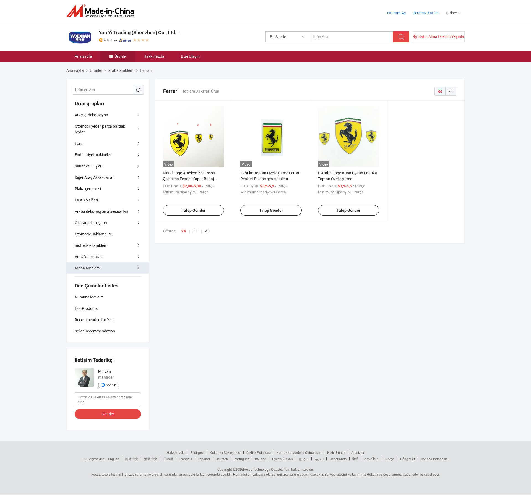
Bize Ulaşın (190, 56)
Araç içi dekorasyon (91, 114)
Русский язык (282, 459)
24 (183, 231)
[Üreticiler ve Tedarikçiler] (101, 10)
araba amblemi (87, 268)
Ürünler (120, 56)
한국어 (304, 459)
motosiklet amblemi (91, 245)
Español (204, 459)
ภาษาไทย (371, 459)
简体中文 (131, 459)
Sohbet (111, 385)
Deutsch (222, 459)
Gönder (107, 414)
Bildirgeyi (197, 452)
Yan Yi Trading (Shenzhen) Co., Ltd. (137, 32)
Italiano (260, 459)
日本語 (168, 459)
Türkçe (389, 459)
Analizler (357, 452)
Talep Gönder (193, 210)
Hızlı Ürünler (336, 452)
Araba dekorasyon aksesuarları (101, 211)
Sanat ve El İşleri (88, 166)
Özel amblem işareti (91, 222)
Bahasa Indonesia (434, 459)
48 (207, 231)
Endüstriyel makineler (93, 154)
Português (241, 459)
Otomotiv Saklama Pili (93, 234)
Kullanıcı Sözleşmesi (225, 452)
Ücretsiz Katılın (426, 12)
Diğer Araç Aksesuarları (95, 177)
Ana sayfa (83, 56)
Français (185, 459)
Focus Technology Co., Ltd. (263, 469)
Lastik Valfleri (86, 200)
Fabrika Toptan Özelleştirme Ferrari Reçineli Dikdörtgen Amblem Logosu (270, 178)
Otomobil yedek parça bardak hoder (100, 129)
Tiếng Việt (407, 459)
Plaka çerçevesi (88, 188)
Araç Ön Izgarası (89, 256)
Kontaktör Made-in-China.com (299, 452)
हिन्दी (355, 459)
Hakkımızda (154, 56)
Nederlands (338, 459)
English (113, 459)
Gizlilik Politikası (258, 452)
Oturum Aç (396, 12)
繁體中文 (150, 459)
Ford (79, 143)
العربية (319, 459)
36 (195, 231)
